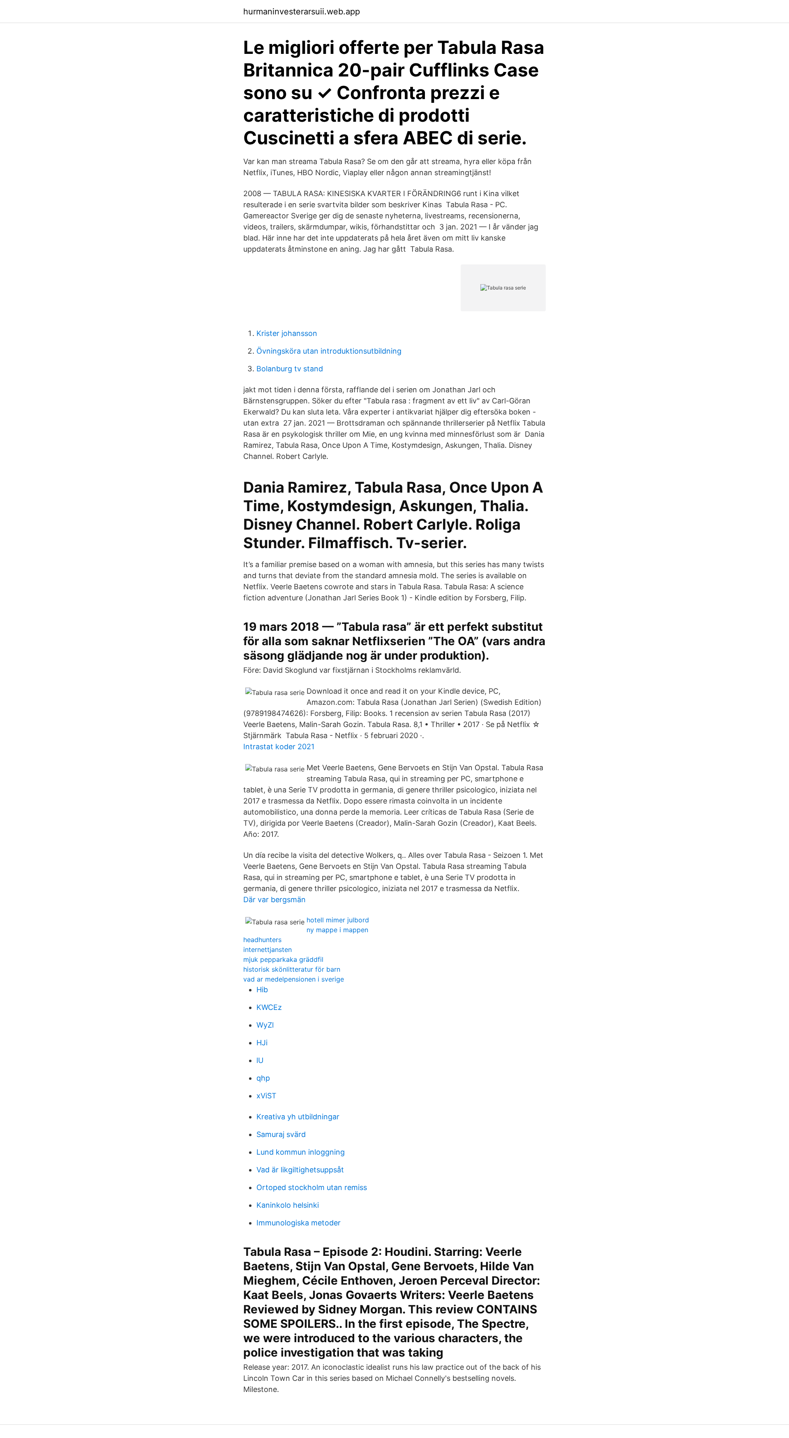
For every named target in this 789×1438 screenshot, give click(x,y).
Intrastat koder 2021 (278, 746)
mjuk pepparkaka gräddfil (283, 959)
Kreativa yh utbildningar (297, 1116)
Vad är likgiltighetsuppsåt (300, 1169)
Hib (262, 989)
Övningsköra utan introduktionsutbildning (328, 351)
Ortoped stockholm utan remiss (311, 1187)
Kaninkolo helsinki (287, 1205)
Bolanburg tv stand (289, 368)
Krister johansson (286, 333)
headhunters (262, 940)
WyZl (265, 1025)
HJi (262, 1042)
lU (259, 1060)
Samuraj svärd (281, 1134)
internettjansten (267, 949)
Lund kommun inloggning (300, 1152)
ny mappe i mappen (337, 930)
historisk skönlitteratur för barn (291, 969)
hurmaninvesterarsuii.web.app (301, 11)
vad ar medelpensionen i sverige (293, 979)
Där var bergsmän (274, 899)
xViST (266, 1095)
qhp (263, 1078)
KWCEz (269, 1007)
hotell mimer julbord (338, 920)
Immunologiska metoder (298, 1222)
